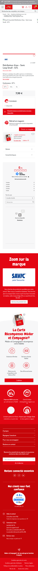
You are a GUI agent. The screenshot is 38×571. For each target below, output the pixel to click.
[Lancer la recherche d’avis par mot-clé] (33, 202)
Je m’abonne (19, 463)
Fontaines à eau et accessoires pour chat (12, 15)
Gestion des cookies (23, 568)
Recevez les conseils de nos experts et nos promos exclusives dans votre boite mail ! (19, 453)
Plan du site (12, 568)
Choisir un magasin (27, 129)
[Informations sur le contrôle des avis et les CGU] (28, 177)
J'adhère (19, 380)
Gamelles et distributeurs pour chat (18, 14)
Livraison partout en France (10, 417)
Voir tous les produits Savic (19, 302)
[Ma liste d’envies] (30, 7)
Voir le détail (6, 79)
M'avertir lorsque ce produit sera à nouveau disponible (19, 112)
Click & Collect (27, 399)
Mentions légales (29, 563)
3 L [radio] (17, 87)
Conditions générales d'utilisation (13, 563)
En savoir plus (17, 140)
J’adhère (25, 140)
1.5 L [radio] (11, 87)
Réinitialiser (20, 220)
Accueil (4, 14)
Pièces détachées (29, 566)
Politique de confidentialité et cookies (13, 566)
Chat (9, 14)
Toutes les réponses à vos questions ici (16, 518)
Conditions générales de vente (19, 560)
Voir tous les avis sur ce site (20, 179)
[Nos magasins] (23, 7)
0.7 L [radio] (5, 87)
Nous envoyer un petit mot (13, 538)
